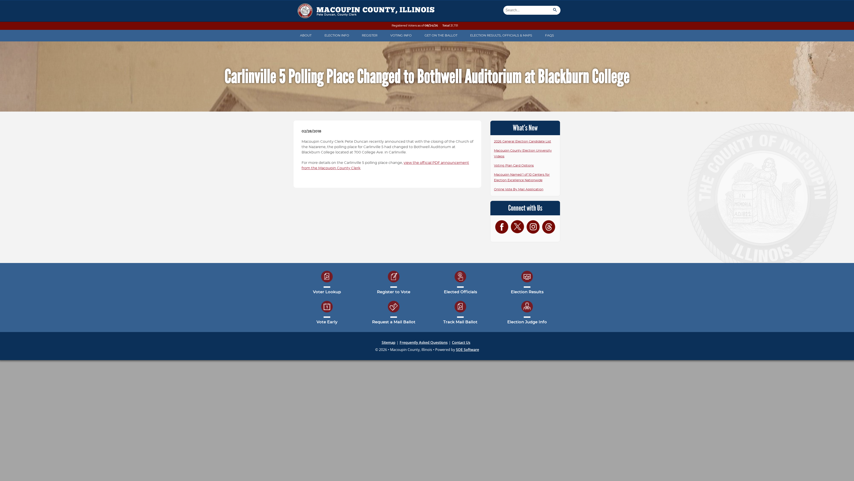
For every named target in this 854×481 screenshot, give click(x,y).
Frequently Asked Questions (424, 342)
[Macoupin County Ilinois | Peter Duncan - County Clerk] (365, 9)
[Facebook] (502, 226)
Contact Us (461, 342)
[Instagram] (533, 226)
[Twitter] (517, 226)
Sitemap (388, 342)
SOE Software (467, 349)
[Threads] (548, 226)
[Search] (555, 10)
